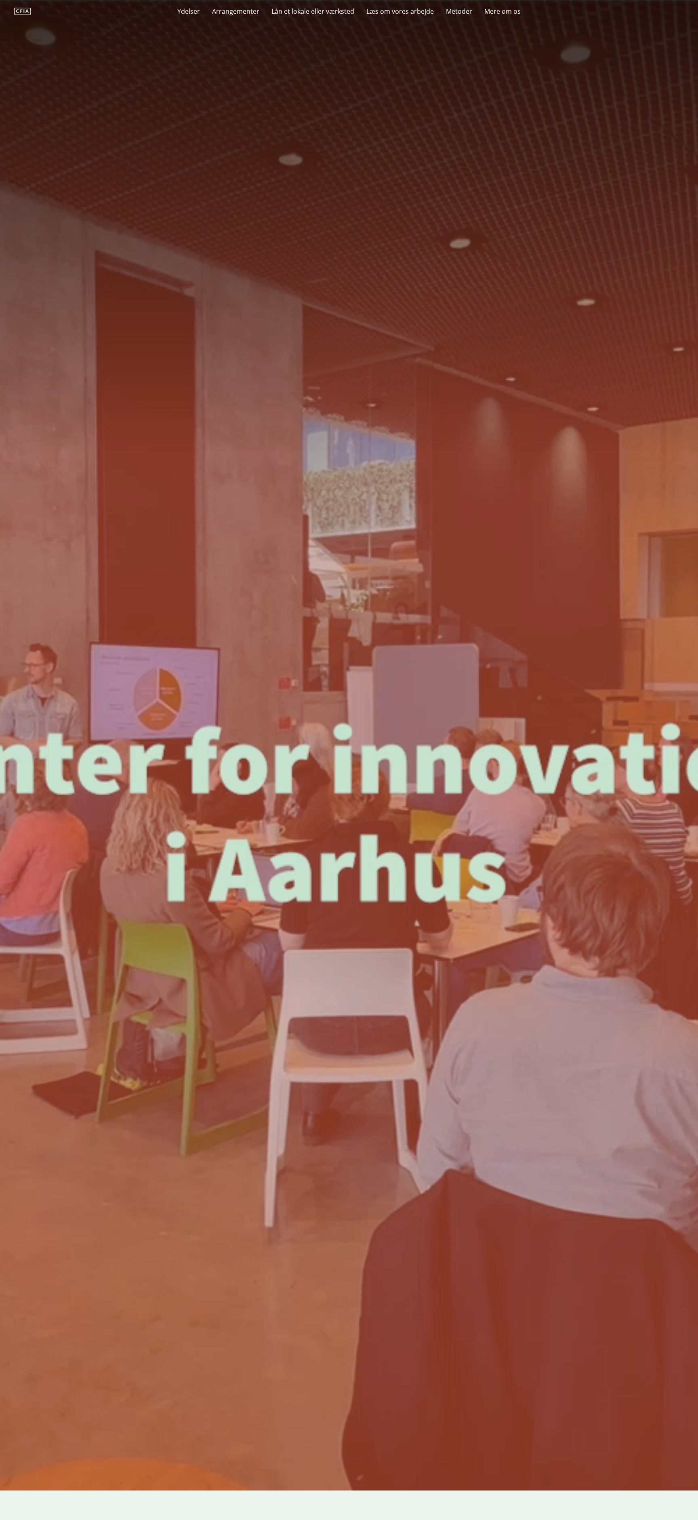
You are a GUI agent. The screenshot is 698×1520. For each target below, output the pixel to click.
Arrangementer (235, 11)
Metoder (459, 11)
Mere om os (502, 11)
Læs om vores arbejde (400, 11)
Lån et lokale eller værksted (312, 11)
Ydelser (188, 11)
